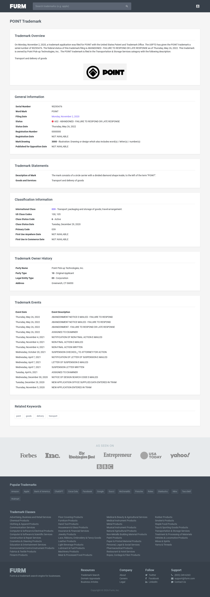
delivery (40, 416)
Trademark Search (90, 575)
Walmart (15, 499)
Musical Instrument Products (121, 527)
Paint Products (114, 537)
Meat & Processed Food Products (75, 555)
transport (53, 416)
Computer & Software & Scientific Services (31, 534)
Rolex (150, 491)
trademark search (29, 576)
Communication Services (22, 527)
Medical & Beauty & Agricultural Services (127, 517)
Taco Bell (186, 491)
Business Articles (89, 582)
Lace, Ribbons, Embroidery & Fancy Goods (79, 537)
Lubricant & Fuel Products (71, 548)
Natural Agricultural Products (121, 531)
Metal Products (114, 524)
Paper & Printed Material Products (124, 541)
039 (54, 209)
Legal (122, 582)
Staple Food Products (166, 524)
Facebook (87, 491)
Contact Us (180, 582)
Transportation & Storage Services (172, 531)
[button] (198, 6)
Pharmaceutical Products (120, 548)
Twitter (152, 575)
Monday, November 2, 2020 (65, 116)
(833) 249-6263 (182, 575)
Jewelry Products (67, 534)
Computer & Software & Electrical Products (31, 531)
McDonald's (124, 491)
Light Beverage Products (70, 544)
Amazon (15, 491)
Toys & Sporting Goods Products (171, 527)
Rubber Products (163, 517)
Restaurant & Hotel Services (121, 551)
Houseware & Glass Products (73, 527)
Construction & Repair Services (25, 537)
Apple (26, 491)
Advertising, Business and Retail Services (30, 517)
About (123, 575)
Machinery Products (68, 551)
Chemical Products (19, 520)
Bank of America (42, 491)
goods (29, 416)
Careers (123, 578)
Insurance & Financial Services (73, 531)
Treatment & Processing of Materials (173, 534)
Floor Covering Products (70, 517)
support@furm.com (184, 578)
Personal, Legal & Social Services (123, 544)
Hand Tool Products (68, 524)
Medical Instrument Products (121, 520)
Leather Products (67, 541)
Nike (175, 491)
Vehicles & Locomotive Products (171, 537)
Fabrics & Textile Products (23, 551)
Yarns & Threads (163, 544)
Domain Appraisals (90, 578)
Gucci (111, 491)
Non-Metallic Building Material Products (127, 534)
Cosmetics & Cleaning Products (26, 541)
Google (100, 491)
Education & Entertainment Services (28, 544)
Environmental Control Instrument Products (32, 548)
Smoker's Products (164, 520)
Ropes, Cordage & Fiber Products (123, 555)
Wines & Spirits (162, 541)
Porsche (139, 491)
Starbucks (163, 491)
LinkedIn (153, 582)
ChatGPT (59, 491)
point (18, 416)
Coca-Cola (73, 491)
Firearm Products (19, 555)
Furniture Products (67, 520)
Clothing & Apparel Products (24, 524)
